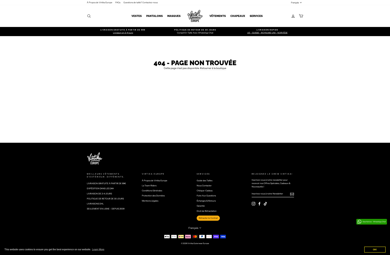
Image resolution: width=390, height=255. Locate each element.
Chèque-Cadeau (205, 190)
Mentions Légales (150, 201)
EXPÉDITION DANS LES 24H (100, 188)
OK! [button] (375, 249)
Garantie (201, 206)
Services (256, 16)
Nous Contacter (204, 185)
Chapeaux (237, 16)
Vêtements (217, 16)
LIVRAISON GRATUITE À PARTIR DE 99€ (106, 183)
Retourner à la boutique (213, 68)
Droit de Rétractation (206, 211)
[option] (123, 31)
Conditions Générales (152, 190)
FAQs (117, 2)
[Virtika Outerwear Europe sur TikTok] (265, 203)
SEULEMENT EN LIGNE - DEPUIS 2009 (105, 208)
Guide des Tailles (204, 180)
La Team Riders (149, 185)
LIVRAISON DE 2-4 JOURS (99, 193)
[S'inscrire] (292, 194)
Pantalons (154, 16)
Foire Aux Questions (206, 195)
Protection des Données (153, 195)
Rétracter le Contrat (208, 218)
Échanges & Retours (206, 201)
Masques (174, 16)
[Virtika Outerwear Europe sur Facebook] (259, 203)
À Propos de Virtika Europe (99, 2)
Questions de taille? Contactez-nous (140, 2)
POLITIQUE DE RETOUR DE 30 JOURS (105, 198)
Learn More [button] (98, 249)
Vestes (136, 16)
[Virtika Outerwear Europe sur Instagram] (253, 203)
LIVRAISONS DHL (95, 203)
